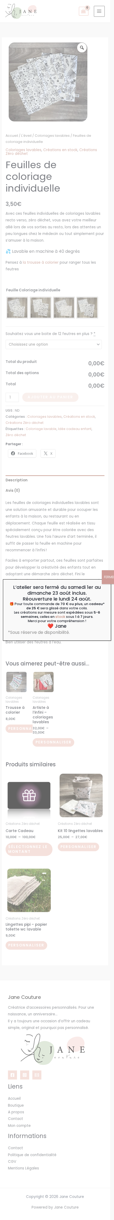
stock (60, 616)
